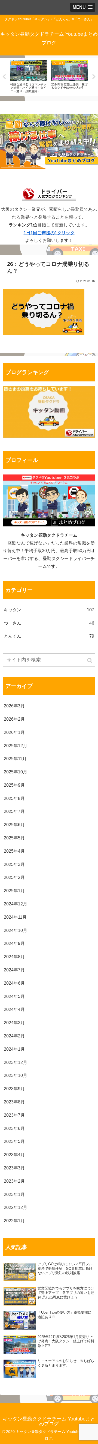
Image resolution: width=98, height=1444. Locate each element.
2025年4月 (14, 851)
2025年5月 (14, 838)
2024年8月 (14, 956)
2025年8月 (14, 798)
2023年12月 (15, 1062)
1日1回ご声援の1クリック (49, 232)
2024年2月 (14, 1036)
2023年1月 (14, 1194)
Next (94, 77)
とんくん (49, 636)
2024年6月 (14, 983)
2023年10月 (15, 1075)
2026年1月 (14, 732)
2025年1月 (14, 890)
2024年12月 (15, 904)
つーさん (49, 623)
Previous (4, 77)
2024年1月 (14, 1049)
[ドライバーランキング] (49, 436)
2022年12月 (15, 1207)
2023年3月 (14, 1168)
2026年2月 (14, 719)
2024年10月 (15, 930)
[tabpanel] (28, 76)
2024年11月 (15, 917)
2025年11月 (15, 758)
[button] (90, 660)
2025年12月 (15, 745)
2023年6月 (14, 1128)
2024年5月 (14, 996)
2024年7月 (14, 970)
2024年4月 (14, 1009)
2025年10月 (15, 772)
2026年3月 (14, 706)
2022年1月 (14, 1220)
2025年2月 (14, 877)
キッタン (49, 610)
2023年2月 (14, 1181)
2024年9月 (14, 943)
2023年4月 (14, 1154)
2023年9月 (14, 1088)
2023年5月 (14, 1141)
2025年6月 (14, 824)
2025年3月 (14, 864)
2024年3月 (14, 1022)
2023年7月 (14, 1115)
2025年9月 (14, 785)
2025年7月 (14, 811)
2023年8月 (14, 1102)
